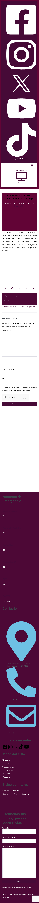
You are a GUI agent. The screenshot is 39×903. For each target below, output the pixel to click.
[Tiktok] (21, 746)
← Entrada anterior (9, 307)
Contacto (6, 777)
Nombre (5, 360)
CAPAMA (7, 545)
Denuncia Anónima (12, 528)
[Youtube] (26, 746)
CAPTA (6, 596)
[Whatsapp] (5, 289)
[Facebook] (12, 289)
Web (3, 378)
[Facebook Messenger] (19, 289)
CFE (4, 579)
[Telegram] (33, 289)
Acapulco (13, 296)
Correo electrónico (8, 369)
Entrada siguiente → (29, 307)
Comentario (6, 331)
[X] (26, 289)
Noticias (5, 763)
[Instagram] (10, 746)
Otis (18, 296)
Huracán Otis (13, 300)
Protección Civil (10, 562)
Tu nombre (5, 828)
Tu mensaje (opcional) (9, 846)
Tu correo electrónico (9, 837)
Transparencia (8, 767)
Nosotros (6, 760)
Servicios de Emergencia (10, 511)
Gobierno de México (10, 790)
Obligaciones (7, 770)
